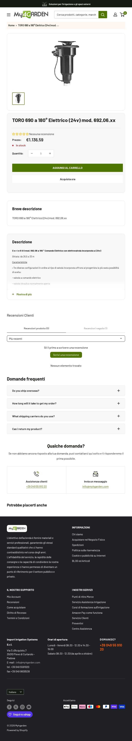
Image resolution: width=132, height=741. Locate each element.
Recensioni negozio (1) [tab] (95, 328)
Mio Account (14, 596)
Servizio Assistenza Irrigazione (89, 602)
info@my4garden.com (95, 486)
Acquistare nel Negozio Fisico (88, 539)
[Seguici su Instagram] (22, 707)
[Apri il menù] (8, 14)
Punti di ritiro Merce (83, 596)
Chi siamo (77, 534)
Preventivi (77, 623)
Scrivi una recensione (66, 354)
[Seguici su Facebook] (9, 707)
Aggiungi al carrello (67, 167)
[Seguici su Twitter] (15, 707)
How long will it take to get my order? (34, 403)
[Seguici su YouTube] (28, 707)
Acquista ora (67, 179)
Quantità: (17, 153)
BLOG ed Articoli (81, 560)
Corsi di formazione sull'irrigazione (90, 607)
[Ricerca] (102, 14)
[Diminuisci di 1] (31, 153)
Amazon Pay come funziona (87, 612)
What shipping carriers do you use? (33, 416)
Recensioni (13, 602)
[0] (122, 15)
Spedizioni (78, 544)
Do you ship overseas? (25, 390)
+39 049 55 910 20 (36, 486)
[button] (20, 134)
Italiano (12, 692)
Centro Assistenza (82, 628)
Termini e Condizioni (18, 618)
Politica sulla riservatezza (86, 550)
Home (11, 25)
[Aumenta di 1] (50, 153)
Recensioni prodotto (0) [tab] (36, 328)
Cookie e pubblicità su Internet (89, 555)
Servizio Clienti (80, 618)
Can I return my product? (27, 428)
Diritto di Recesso (16, 612)
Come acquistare (16, 607)
